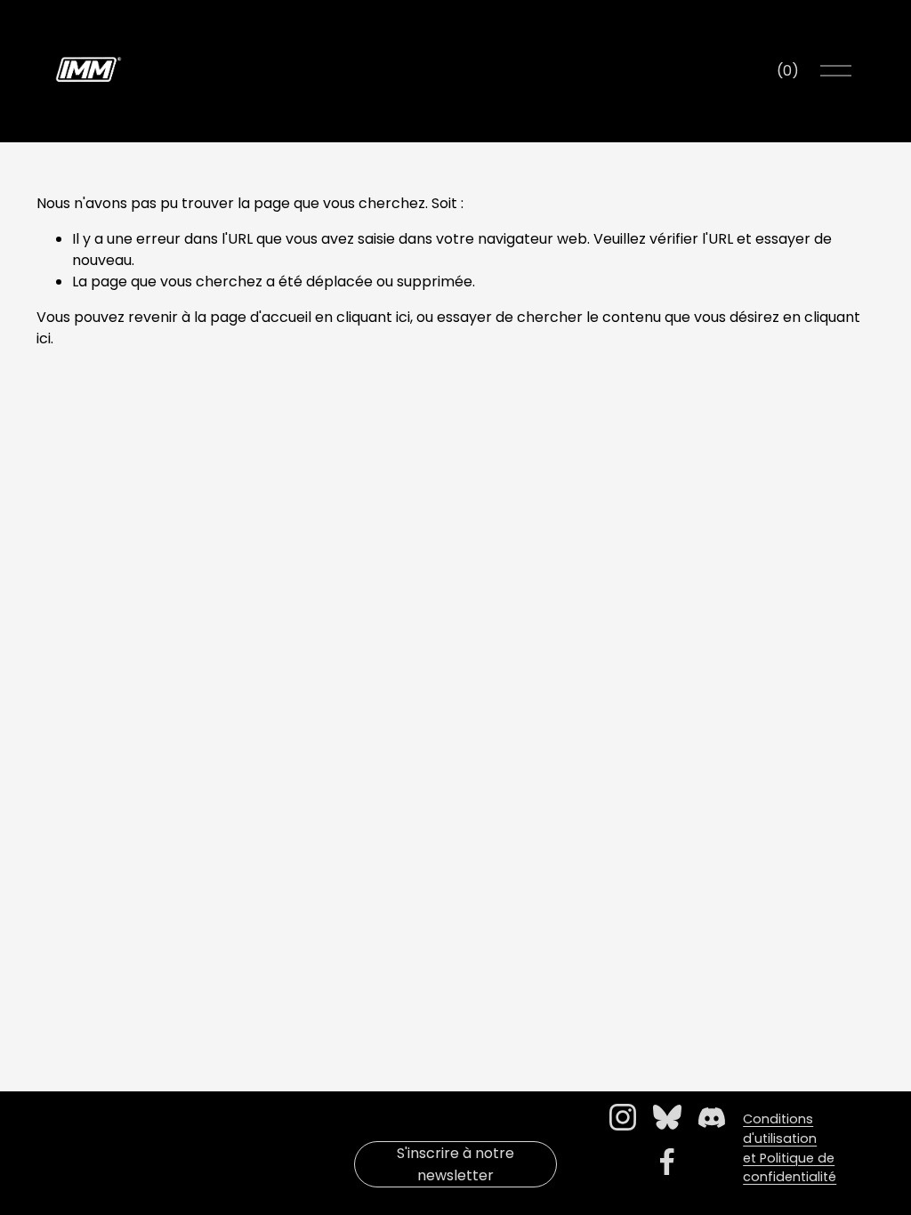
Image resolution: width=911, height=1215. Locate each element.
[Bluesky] (667, 1117)
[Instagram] (623, 1117)
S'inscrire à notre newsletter (455, 1164)
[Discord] (711, 1117)
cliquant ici (373, 317)
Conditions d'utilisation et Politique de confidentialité (789, 1148)
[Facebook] (667, 1161)
